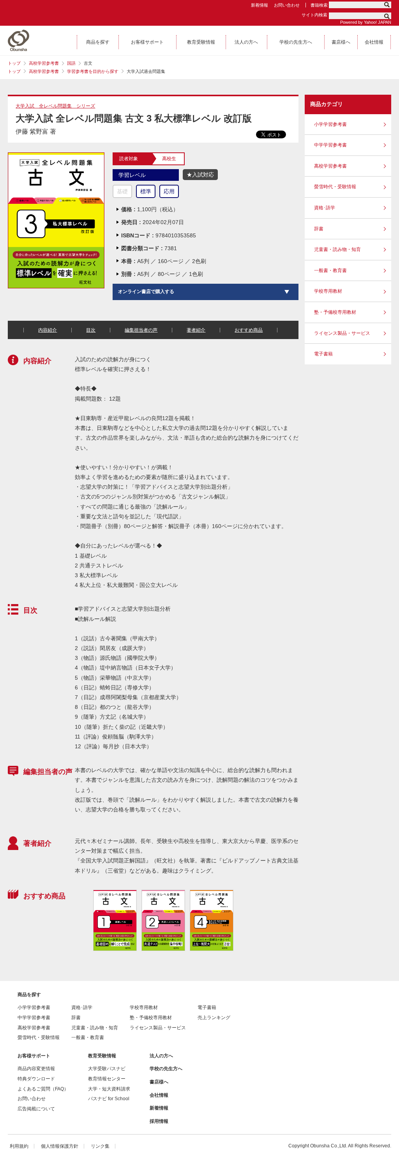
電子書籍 (323, 354)
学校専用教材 (328, 291)
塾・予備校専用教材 (335, 312)
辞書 (318, 228)
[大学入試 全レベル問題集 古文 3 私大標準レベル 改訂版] (56, 156)
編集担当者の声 (141, 330)
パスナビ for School (108, 1098)
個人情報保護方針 (59, 1146)
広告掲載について (36, 1109)
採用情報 (159, 1121)
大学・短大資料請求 (109, 1089)
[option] (114, 920)
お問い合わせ (287, 5)
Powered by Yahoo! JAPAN (365, 22)
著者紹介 (196, 330)
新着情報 (259, 5)
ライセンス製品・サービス (342, 333)
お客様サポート (34, 1056)
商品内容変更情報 (36, 1068)
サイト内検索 (314, 14)
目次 (90, 330)
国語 (71, 63)
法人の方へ (161, 1056)
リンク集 (100, 1146)
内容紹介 (47, 330)
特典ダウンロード (36, 1078)
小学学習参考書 (330, 124)
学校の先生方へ (166, 1068)
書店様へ (159, 1082)
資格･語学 (324, 207)
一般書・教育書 (330, 270)
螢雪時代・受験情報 (335, 186)
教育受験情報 (102, 1056)
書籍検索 (319, 5)
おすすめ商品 (249, 330)
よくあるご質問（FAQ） (43, 1089)
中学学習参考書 (330, 145)
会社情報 (159, 1095)
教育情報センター (106, 1078)
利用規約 (19, 1146)
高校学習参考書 (44, 63)
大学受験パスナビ (106, 1068)
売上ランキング (214, 1017)
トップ (14, 63)
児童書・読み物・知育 (337, 249)
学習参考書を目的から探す (92, 71)
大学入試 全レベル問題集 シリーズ (55, 106)
